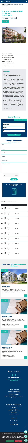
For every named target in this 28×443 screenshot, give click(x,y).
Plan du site (14, 412)
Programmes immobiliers (12, 4)
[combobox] (6, 124)
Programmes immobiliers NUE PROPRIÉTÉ (14, 396)
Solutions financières (14, 389)
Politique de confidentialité (14, 410)
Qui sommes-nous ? (14, 414)
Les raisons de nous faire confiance (14, 404)
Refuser (18, 441)
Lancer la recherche (14, 134)
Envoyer (14, 179)
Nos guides (14, 397)
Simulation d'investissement (14, 391)
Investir (7, 120)
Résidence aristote (7, 347)
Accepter (10, 441)
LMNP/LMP (21, 4)
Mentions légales (14, 409)
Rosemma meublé (7, 316)
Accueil (3, 4)
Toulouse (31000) (6, 288)
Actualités (14, 407)
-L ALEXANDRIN (6, 286)
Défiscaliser (20, 120)
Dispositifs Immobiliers (14, 394)
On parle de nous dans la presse (13, 406)
